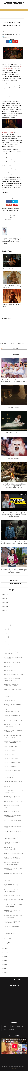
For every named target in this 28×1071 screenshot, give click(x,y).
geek (13, 1026)
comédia (11, 210)
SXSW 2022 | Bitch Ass (10, 766)
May (5, 641)
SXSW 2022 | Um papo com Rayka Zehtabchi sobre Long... (13, 848)
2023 (4, 606)
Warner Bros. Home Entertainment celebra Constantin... (13, 690)
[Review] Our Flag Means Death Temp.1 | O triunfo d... (12, 679)
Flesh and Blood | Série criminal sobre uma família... (12, 890)
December (7, 613)
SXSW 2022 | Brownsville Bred (12, 762)
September (7, 625)
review (16, 214)
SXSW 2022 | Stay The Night (11, 811)
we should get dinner (15, 217)
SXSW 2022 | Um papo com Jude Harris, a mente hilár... (12, 741)
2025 (4, 598)
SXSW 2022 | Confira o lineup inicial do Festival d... (11, 927)
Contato (20, 12)
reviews (4, 216)
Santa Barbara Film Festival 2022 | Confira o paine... (13, 916)
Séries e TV (20, 10)
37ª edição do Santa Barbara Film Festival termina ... (13, 815)
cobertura (16, 208)
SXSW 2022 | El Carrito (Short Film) (13, 853)
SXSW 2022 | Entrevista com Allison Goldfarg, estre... (11, 863)
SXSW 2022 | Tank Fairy (10, 666)
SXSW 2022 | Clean (9, 754)
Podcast (9, 12)
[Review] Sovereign (14, 407)
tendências (11, 1029)
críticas (4, 212)
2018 (3, 960)
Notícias (8, 10)
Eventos (3, 12)
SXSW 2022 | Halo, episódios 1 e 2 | (13, 801)
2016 (3, 968)
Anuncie (14, 12)
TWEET (16, 201)
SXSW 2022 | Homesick (10, 670)
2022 (4, 610)
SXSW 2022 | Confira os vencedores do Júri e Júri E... (13, 776)
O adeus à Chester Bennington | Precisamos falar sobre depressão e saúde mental (14, 514)
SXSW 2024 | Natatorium (14, 433)
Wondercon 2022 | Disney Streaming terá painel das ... (12, 710)
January (6, 943)
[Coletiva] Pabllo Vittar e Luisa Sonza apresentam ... (12, 771)
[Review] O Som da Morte (10, 269)
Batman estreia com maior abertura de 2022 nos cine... (12, 885)
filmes (12, 214)
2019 (3, 956)
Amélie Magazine (16, 583)
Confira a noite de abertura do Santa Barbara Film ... (12, 921)
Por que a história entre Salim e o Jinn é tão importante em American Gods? (14, 542)
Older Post (21, 343)
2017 (3, 964)
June (5, 637)
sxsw (8, 216)
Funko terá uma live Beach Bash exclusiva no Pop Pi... (12, 705)
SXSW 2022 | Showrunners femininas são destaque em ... (12, 858)
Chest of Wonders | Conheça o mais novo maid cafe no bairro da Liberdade (14, 381)
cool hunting (6, 1026)
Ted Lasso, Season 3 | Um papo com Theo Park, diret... (13, 652)
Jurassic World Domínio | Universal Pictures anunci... (13, 791)
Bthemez (14, 1068)
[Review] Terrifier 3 (14, 458)
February (6, 939)
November (7, 617)
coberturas (5, 210)
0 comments (5, 37)
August (6, 629)
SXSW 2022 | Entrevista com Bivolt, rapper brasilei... (13, 725)
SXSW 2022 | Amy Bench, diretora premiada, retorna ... (13, 932)
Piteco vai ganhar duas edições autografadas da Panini (12, 797)
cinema (3, 32)
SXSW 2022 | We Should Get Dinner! (13, 662)
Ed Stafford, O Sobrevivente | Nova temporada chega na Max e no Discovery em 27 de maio (14, 485)
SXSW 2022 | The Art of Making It (12, 895)
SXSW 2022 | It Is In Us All (11, 758)
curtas (12, 212)
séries (4, 1029)
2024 (4, 602)
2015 (3, 972)
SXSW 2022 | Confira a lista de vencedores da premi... (12, 716)
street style (20, 1026)
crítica (16, 210)
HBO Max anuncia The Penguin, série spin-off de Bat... (12, 837)
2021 (3, 948)
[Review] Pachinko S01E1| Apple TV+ (13, 720)
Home (12, 343)
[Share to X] (8, 219)
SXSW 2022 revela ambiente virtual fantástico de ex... (13, 900)
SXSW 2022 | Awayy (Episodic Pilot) (13, 674)
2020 (4, 952)
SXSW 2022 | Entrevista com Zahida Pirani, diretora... (11, 684)
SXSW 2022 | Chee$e (9, 750)
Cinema (14, 10)
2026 (4, 594)
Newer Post (3, 343)
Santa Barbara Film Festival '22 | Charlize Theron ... (12, 910)
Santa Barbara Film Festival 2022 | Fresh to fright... (13, 874)
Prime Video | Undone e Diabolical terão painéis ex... (13, 695)
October (6, 621)
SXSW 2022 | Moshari (9, 700)
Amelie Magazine (14, 2)
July (5, 633)
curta (8, 212)
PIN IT (16, 204)
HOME (2, 10)
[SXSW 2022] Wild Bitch (10, 746)
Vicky (13, 236)
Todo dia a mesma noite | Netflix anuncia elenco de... (12, 832)
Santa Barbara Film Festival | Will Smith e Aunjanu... (13, 905)
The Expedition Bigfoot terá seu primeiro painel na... (12, 736)
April (5, 645)
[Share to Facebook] (10, 219)
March (6, 649)
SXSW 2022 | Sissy (9, 787)
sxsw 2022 (13, 216)
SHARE (9, 201)
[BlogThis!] (7, 219)
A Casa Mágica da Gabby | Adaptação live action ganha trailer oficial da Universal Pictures (14, 570)
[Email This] (6, 219)
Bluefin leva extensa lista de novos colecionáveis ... (13, 658)
